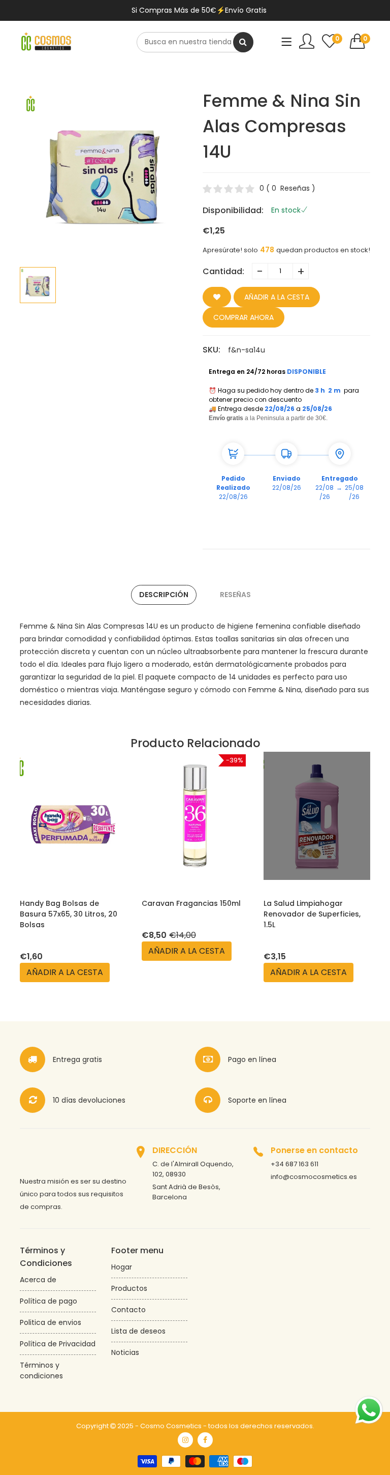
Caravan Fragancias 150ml (69, 903)
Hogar (121, 1267)
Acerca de (38, 1280)
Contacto (128, 1310)
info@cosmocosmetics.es (314, 1177)
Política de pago (48, 1301)
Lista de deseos (138, 1331)
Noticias (125, 1352)
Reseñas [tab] (235, 594)
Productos (129, 1288)
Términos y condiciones (41, 1370)
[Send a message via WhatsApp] (369, 1410)
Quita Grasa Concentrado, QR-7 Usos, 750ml (313, 908)
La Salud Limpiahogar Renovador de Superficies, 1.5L (190, 914)
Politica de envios (50, 1322)
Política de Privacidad (57, 1344)
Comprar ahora (243, 317)
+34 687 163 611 (294, 1164)
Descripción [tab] (163, 594)
